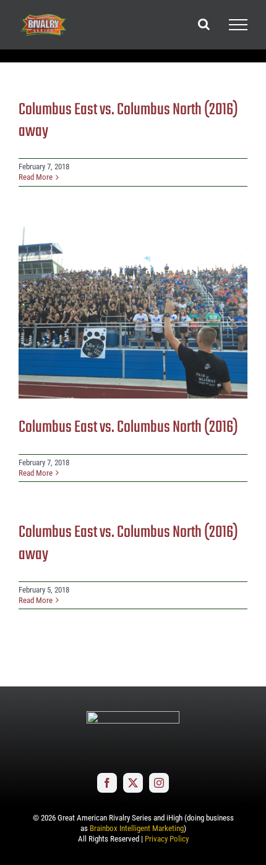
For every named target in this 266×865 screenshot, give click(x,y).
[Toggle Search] (204, 24)
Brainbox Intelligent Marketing (137, 828)
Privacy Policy (167, 838)
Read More (36, 177)
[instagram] (159, 783)
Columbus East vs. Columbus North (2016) (128, 428)
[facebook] (107, 783)
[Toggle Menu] (238, 24)
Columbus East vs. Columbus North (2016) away (128, 121)
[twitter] (133, 783)
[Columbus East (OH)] (133, 313)
